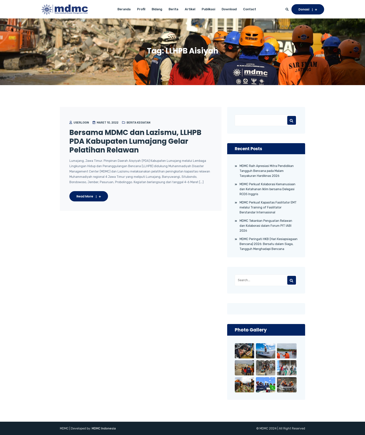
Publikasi (208, 9)
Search (291, 280)
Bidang (157, 9)
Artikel (190, 9)
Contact (249, 9)
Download (229, 9)
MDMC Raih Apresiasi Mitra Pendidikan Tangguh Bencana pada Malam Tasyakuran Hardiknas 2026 (267, 171)
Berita (173, 9)
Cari (291, 120)
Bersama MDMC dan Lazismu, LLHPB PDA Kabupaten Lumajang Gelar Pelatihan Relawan (135, 141)
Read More (84, 196)
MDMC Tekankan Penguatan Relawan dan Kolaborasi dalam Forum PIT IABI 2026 (266, 225)
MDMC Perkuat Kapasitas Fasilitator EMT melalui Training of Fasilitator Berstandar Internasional (268, 207)
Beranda (124, 9)
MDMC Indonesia (104, 428)
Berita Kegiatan (138, 122)
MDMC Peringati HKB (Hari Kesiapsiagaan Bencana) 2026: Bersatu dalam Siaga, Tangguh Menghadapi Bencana (269, 244)
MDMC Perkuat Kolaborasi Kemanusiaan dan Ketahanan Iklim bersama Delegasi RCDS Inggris (267, 189)
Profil (141, 9)
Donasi (303, 9)
